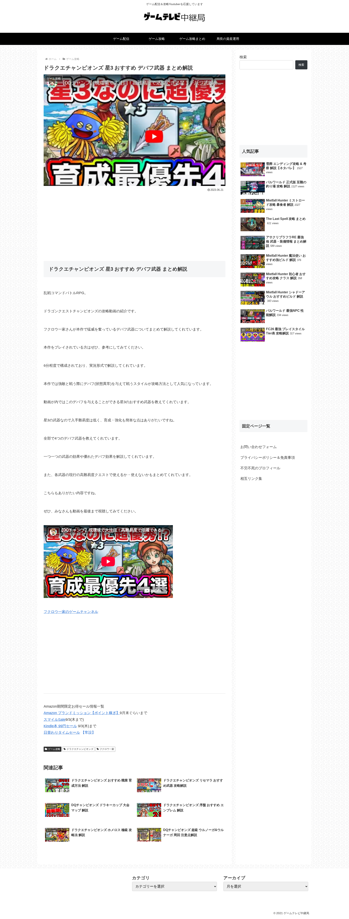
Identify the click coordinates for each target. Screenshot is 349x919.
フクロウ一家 (107, 749)
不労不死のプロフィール (260, 468)
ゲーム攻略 (54, 749)
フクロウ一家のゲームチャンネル (71, 612)
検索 (243, 57)
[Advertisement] (134, 223)
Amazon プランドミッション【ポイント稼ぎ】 (82, 713)
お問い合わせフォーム (258, 447)
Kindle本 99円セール (60, 726)
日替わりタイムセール (62, 732)
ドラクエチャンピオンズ (80, 749)
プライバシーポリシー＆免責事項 (267, 458)
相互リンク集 (251, 479)
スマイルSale (54, 720)
